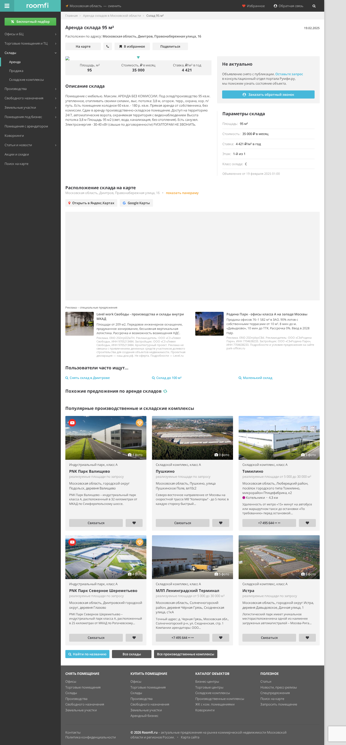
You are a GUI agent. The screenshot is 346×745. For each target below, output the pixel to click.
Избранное (255, 6)
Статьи (265, 681)
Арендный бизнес (144, 715)
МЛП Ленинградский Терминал (187, 590)
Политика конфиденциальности (90, 737)
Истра (248, 590)
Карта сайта (190, 737)
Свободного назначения (84, 704)
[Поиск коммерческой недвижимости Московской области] (37, 6)
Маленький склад (257, 377)
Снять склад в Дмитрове (90, 377)
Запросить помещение (278, 704)
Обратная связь (290, 6)
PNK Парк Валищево (89, 471)
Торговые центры (209, 687)
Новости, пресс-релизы (278, 687)
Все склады (132, 654)
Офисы (70, 681)
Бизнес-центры (207, 681)
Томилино (252, 471)
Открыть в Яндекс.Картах (93, 203)
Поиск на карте (272, 698)
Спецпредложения (275, 693)
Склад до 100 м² (169, 377)
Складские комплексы (212, 693)
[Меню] (7, 6)
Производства (76, 698)
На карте (83, 46)
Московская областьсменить (94, 6)
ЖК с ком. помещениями (215, 704)
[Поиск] (314, 6)
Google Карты (139, 203)
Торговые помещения (83, 687)
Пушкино (165, 471)
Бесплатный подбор (33, 21)
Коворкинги (205, 710)
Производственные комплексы (219, 698)
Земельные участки (81, 710)
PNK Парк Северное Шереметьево (103, 590)
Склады (71, 693)
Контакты (73, 732)
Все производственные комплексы (185, 654)
